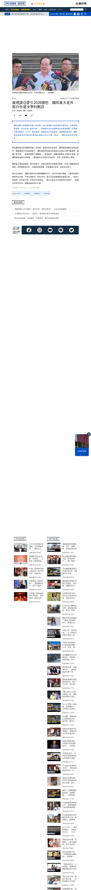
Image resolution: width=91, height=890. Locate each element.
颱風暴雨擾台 (26, 9)
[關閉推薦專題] (89, 434)
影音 (7, 9)
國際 (40, 9)
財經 (45, 9)
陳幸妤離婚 (15, 9)
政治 (34, 9)
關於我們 (69, 14)
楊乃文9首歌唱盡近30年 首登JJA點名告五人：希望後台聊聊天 (29, 14)
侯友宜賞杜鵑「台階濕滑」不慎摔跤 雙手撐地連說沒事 (36, 218)
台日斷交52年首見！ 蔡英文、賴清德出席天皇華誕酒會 (36, 213)
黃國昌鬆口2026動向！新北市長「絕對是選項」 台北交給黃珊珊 (40, 209)
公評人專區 (54, 14)
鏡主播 (62, 14)
